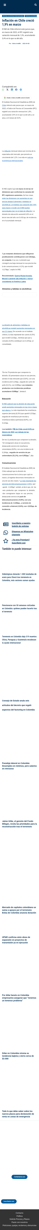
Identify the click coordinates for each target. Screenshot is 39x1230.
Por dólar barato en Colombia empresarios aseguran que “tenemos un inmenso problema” (19, 998)
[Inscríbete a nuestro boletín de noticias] (5, 524)
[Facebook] (16, 90)
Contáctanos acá (19, 1177)
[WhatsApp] (3, 90)
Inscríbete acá (9, 1201)
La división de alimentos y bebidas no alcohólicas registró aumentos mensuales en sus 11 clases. (18, 328)
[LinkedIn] (12, 90)
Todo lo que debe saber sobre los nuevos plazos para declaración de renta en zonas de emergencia (18, 1114)
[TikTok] (21, 1145)
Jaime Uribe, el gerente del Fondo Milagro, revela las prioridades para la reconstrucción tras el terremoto (19, 824)
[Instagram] (17, 1145)
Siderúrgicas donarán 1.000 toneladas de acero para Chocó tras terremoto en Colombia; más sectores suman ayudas (19, 577)
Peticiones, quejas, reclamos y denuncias (19, 1225)
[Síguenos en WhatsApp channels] (5, 532)
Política (20, 1216)
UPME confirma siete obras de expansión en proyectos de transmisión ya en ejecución (16, 940)
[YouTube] (25, 1145)
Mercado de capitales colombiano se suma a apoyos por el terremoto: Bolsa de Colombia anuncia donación (19, 910)
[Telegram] (21, 90)
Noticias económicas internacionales (13, 16)
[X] (7, 90)
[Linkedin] (13, 1145)
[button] (36, 5)
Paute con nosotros (20, 1222)
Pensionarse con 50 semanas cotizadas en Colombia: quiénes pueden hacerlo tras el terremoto (19, 608)
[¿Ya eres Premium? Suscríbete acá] (5, 540)
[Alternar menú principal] (4, 5)
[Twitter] (10, 1145)
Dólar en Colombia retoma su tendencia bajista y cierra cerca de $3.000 (18, 1056)
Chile (4, 105)
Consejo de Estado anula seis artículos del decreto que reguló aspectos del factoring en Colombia (18, 705)
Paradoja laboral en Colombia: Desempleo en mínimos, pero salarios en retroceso (19, 766)
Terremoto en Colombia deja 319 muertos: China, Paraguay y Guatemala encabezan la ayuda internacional (19, 639)
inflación (7, 151)
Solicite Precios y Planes (20, 1219)
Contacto (19, 1213)
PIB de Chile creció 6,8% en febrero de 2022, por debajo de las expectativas (18, 432)
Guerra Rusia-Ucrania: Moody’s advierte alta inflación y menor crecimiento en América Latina (17, 278)
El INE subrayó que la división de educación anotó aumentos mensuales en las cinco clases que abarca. (19, 407)
